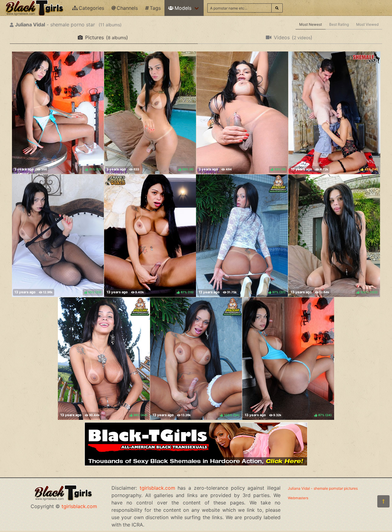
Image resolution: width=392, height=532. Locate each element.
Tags (155, 8)
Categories (91, 8)
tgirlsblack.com (79, 506)
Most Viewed (367, 24)
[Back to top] (383, 501)
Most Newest (310, 24)
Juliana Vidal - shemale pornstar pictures (323, 488)
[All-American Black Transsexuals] (196, 464)
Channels (127, 8)
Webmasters (298, 498)
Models (183, 8)
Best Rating (339, 24)
